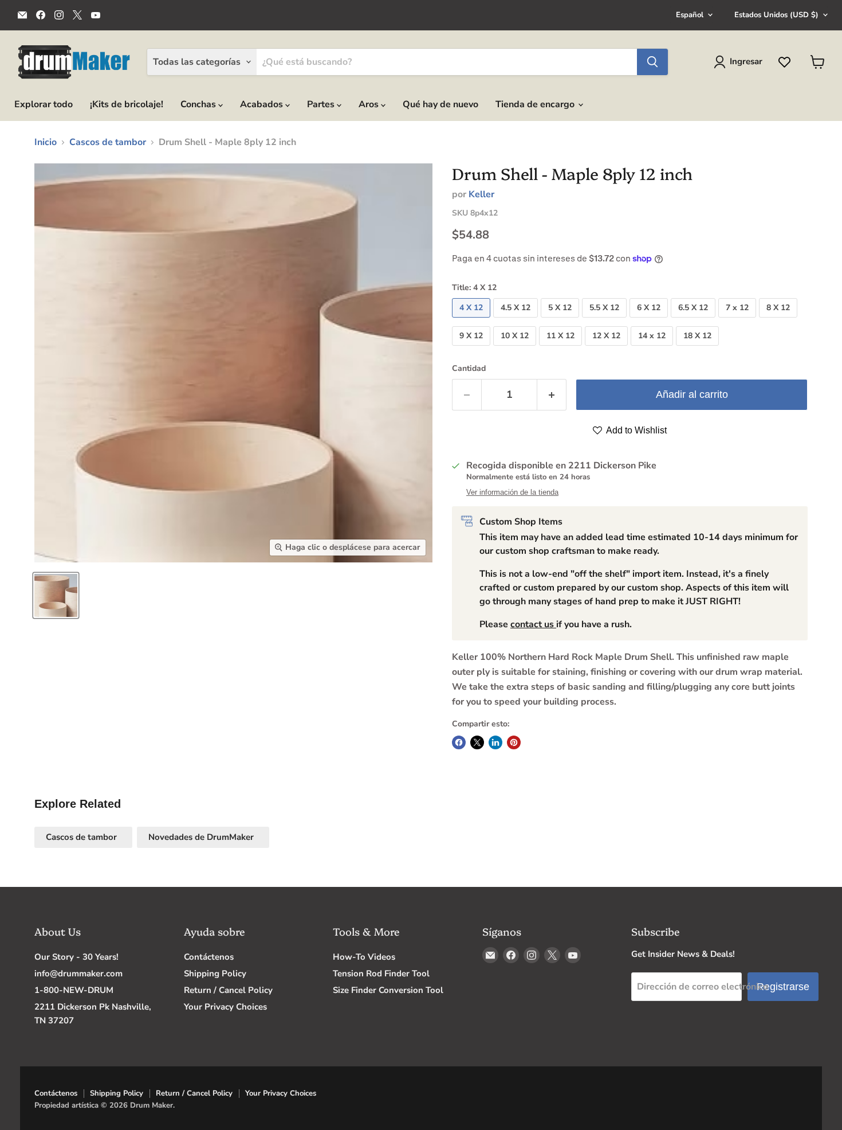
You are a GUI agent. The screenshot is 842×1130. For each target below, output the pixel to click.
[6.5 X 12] (694, 320)
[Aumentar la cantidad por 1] (551, 394)
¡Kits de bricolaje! (126, 104)
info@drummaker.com (78, 973)
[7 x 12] (738, 320)
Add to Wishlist (635, 430)
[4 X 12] (472, 320)
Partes (322, 104)
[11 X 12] (562, 348)
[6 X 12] (650, 320)
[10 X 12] (516, 348)
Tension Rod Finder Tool (381, 973)
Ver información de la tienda (512, 492)
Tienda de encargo (536, 104)
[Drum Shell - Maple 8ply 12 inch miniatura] (55, 595)
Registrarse (783, 986)
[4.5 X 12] (517, 320)
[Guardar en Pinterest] (514, 742)
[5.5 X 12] (605, 320)
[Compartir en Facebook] (459, 742)
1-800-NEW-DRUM (73, 990)
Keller (481, 194)
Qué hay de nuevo (440, 104)
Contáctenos (209, 957)
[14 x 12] (653, 348)
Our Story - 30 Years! (76, 957)
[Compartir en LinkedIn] (495, 742)
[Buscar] (652, 62)
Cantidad (469, 368)
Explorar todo (43, 104)
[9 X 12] (472, 348)
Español (689, 15)
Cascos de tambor (107, 142)
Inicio (45, 142)
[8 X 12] (779, 320)
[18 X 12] (699, 348)
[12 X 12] (608, 348)
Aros (370, 104)
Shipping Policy (215, 973)
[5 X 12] (561, 320)
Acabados (262, 104)
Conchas (199, 104)
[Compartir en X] (477, 742)
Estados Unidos (776, 15)
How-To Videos (364, 957)
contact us (533, 624)
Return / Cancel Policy (228, 990)
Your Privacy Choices (225, 1006)
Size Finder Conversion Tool (388, 990)
